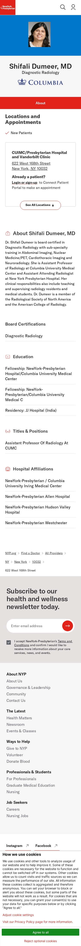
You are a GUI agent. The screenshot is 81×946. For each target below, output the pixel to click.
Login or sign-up (24, 182)
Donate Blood (18, 761)
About (40, 103)
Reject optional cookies (40, 941)
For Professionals (21, 778)
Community (16, 693)
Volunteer (14, 754)
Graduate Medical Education (30, 785)
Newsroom (15, 724)
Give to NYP (16, 748)
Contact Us (15, 700)
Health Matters (19, 717)
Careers (13, 809)
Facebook (43, 845)
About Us (14, 681)
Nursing (13, 791)
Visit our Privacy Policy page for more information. (38, 922)
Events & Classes (21, 730)
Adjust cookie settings (18, 915)
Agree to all (41, 932)
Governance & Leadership (28, 687)
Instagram (14, 845)
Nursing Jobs (17, 815)
